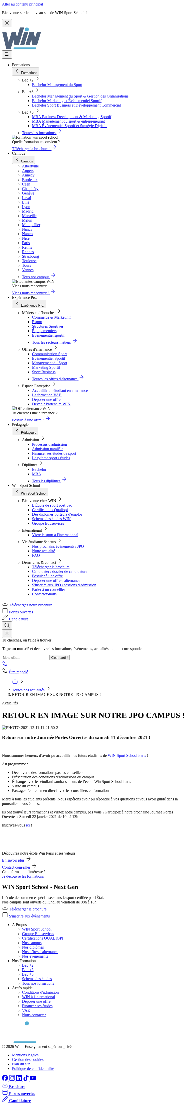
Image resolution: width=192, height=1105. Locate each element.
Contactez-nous (44, 594)
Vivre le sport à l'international (55, 535)
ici (28, 825)
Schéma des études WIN (51, 519)
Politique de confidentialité (33, 1068)
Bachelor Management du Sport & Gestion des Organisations (80, 96)
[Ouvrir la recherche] (7, 625)
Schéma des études (37, 979)
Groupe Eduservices (48, 523)
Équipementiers (44, 331)
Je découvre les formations (23, 876)
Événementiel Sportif (48, 358)
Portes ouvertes (21, 612)
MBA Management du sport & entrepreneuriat (68, 121)
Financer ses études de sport (54, 453)
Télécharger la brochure (51, 567)
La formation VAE (47, 395)
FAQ (36, 555)
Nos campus (32, 943)
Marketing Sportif (46, 367)
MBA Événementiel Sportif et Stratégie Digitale (69, 126)
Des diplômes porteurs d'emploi (57, 514)
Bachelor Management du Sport (57, 84)
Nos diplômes (33, 947)
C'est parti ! (59, 658)
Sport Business (44, 372)
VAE (26, 1010)
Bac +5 (28, 974)
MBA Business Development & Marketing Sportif (71, 117)
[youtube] (33, 1079)
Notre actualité (43, 551)
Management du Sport (49, 363)
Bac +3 (28, 970)
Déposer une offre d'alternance (56, 580)
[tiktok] (26, 1079)
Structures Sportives (48, 326)
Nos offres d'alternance (40, 952)
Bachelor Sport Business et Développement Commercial (76, 105)
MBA (36, 474)
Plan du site (21, 1064)
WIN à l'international (38, 997)
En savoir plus (14, 860)
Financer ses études (37, 1006)
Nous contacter (34, 1015)
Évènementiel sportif (48, 335)
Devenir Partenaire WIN (51, 404)
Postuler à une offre (47, 576)
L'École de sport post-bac (52, 505)
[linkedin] (19, 1079)
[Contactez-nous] (5, 665)
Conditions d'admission (40, 992)
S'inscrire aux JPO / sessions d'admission (64, 585)
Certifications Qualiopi (50, 510)
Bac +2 (28, 965)
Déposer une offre (46, 399)
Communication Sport (49, 354)
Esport (37, 322)
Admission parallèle (47, 449)
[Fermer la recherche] (7, 634)
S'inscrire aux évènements (29, 916)
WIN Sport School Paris (127, 755)
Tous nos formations (38, 983)
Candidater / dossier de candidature (59, 571)
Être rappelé (18, 672)
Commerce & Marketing (51, 317)
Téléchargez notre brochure (30, 605)
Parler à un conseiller (48, 589)
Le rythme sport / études (51, 458)
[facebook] (5, 1079)
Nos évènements (35, 956)
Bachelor (39, 469)
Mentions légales (25, 1055)
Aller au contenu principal (22, 4)
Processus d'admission (49, 444)
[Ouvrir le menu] (7, 54)
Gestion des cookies (28, 1059)
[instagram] (12, 1079)
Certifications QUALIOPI (42, 938)
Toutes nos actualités (29, 690)
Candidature (18, 619)
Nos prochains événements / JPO (58, 546)
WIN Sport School (37, 929)
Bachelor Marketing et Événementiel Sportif (67, 101)
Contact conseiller (16, 867)
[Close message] (7, 23)
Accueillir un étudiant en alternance (60, 390)
